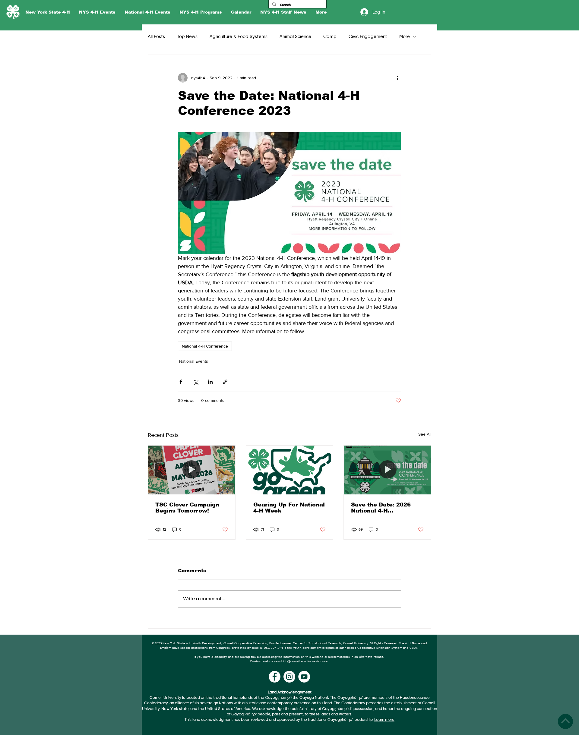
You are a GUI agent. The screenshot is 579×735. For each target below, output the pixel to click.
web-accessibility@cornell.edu (284, 661)
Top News (187, 36)
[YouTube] (304, 677)
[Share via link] (225, 382)
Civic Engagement (368, 36)
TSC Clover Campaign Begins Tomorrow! (187, 508)
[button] (47, 12)
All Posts (156, 36)
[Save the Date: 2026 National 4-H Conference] (387, 470)
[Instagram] (289, 677)
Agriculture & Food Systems (238, 36)
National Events (193, 361)
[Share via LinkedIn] (210, 382)
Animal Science (295, 36)
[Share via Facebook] (181, 382)
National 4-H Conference (205, 346)
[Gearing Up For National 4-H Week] (289, 470)
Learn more (384, 720)
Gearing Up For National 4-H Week (289, 508)
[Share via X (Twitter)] (195, 382)
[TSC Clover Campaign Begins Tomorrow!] (191, 470)
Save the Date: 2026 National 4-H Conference (381, 508)
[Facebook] (274, 677)
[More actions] (397, 77)
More (404, 36)
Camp (330, 36)
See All (424, 434)
